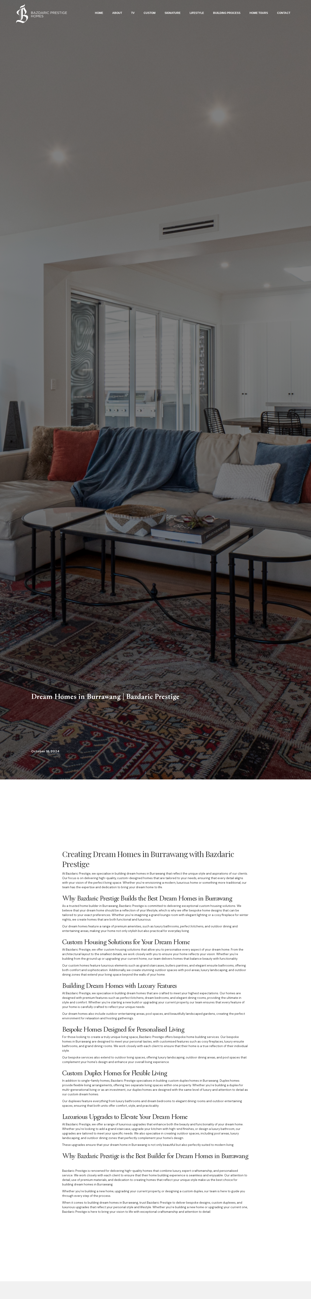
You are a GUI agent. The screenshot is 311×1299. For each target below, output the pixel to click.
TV (133, 13)
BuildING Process (226, 13)
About (117, 13)
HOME (99, 13)
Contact (283, 13)
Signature (173, 13)
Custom (150, 13)
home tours (259, 13)
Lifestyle (197, 13)
